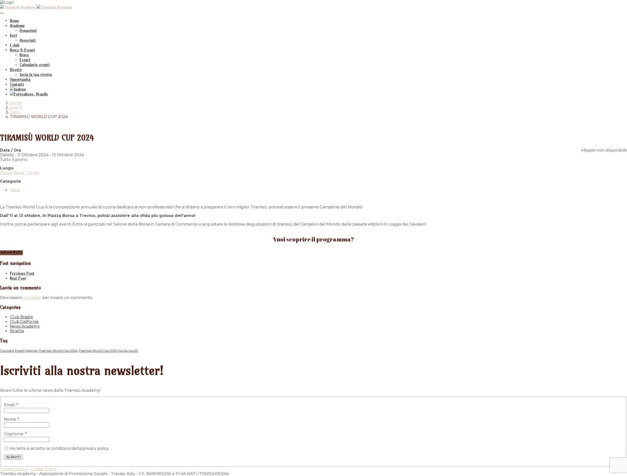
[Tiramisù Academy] (18, 7)
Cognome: (15, 433)
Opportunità (20, 79)
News (24, 54)
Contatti (17, 84)
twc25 (133, 351)
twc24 (123, 351)
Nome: (11, 419)
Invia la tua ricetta (36, 74)
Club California (24, 321)
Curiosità (7, 351)
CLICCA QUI (11, 252)
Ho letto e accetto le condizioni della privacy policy (59, 448)
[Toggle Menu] (2, 13)
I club (14, 45)
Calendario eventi (34, 64)
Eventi (25, 59)
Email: (11, 405)
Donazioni (28, 30)
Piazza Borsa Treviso (19, 172)
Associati (28, 40)
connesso (32, 297)
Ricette (16, 69)
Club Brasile (21, 317)
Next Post (18, 278)
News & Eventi (22, 50)
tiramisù (32, 351)
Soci (13, 35)
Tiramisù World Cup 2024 (58, 351)
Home (14, 20)
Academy (17, 25)
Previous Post (22, 273)
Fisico (15, 112)
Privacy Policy (13, 469)
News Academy (25, 326)
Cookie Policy (43, 469)
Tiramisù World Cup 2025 (98, 351)
